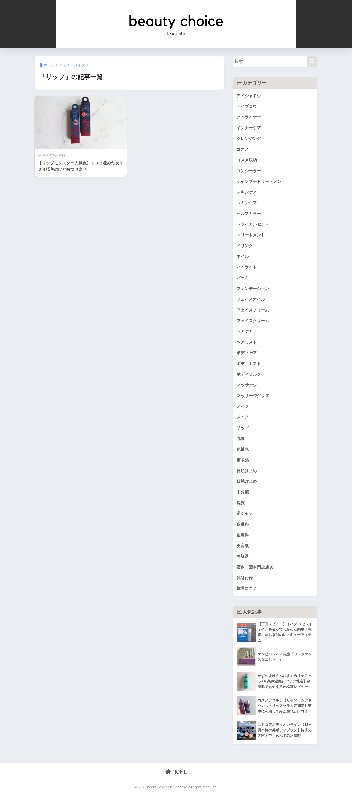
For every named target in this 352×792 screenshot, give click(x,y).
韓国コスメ (247, 588)
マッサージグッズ (253, 395)
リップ (243, 428)
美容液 (243, 545)
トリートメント (251, 235)
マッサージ (247, 385)
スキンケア (247, 192)
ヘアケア (245, 331)
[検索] (312, 61)
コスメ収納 (247, 160)
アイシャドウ (249, 95)
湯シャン (245, 513)
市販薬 (243, 460)
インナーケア (249, 128)
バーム (243, 278)
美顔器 (243, 556)
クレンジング (249, 138)
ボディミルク (249, 374)
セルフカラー (249, 213)
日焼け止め (247, 470)
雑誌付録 (245, 578)
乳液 (241, 438)
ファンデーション (253, 288)
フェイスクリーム (253, 310)
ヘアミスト (247, 342)
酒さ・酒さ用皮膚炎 (255, 567)
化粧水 (243, 449)
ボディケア (247, 353)
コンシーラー (249, 170)
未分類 (243, 492)
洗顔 (241, 503)
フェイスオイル (251, 299)
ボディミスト (249, 363)
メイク (243, 406)
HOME (179, 772)
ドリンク (245, 245)
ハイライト (247, 267)
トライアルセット (253, 224)
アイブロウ (247, 106)
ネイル (243, 256)
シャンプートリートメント (261, 181)
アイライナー (249, 117)
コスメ (243, 149)
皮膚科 (243, 524)
